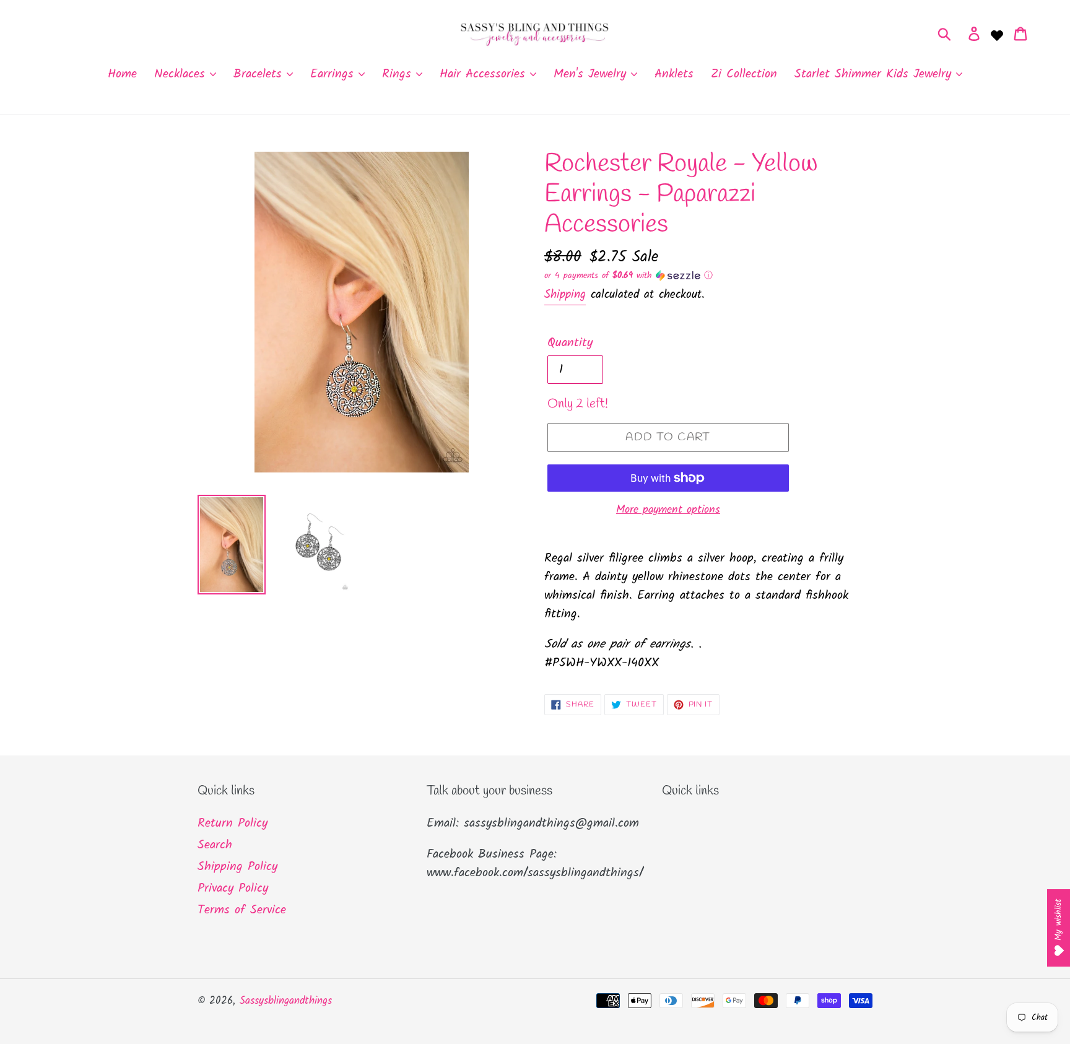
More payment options (668, 510)
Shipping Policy (237, 867)
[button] (708, 275)
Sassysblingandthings (286, 1001)
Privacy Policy (233, 888)
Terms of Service (242, 910)
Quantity (570, 343)
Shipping (565, 294)
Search (215, 845)
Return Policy (233, 823)
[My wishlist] (997, 34)
